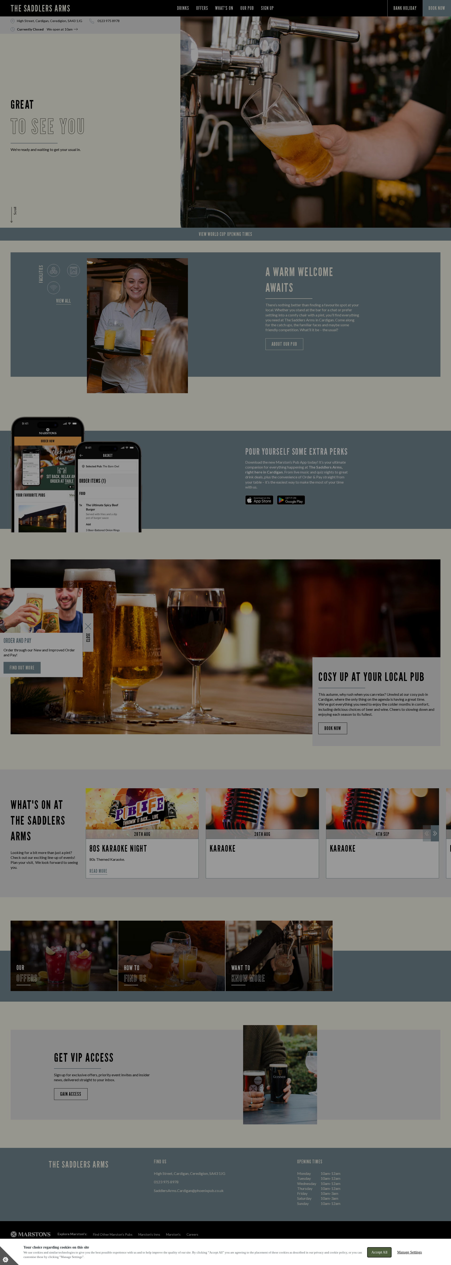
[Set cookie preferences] (9, 1255)
